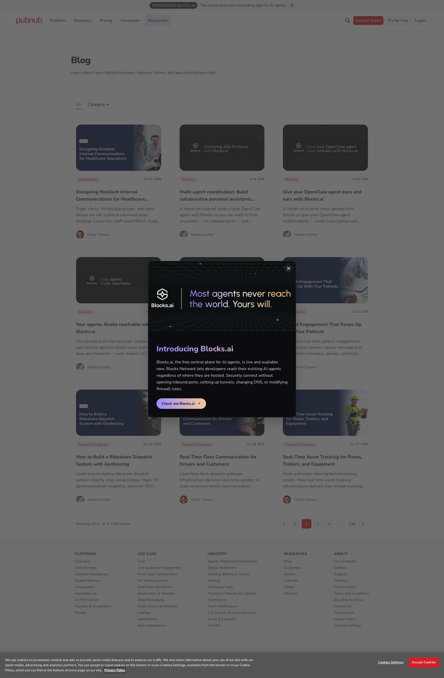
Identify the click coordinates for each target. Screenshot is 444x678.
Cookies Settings (391, 662)
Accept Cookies (424, 662)
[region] (222, 665)
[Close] (288, 268)
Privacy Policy (114, 670)
